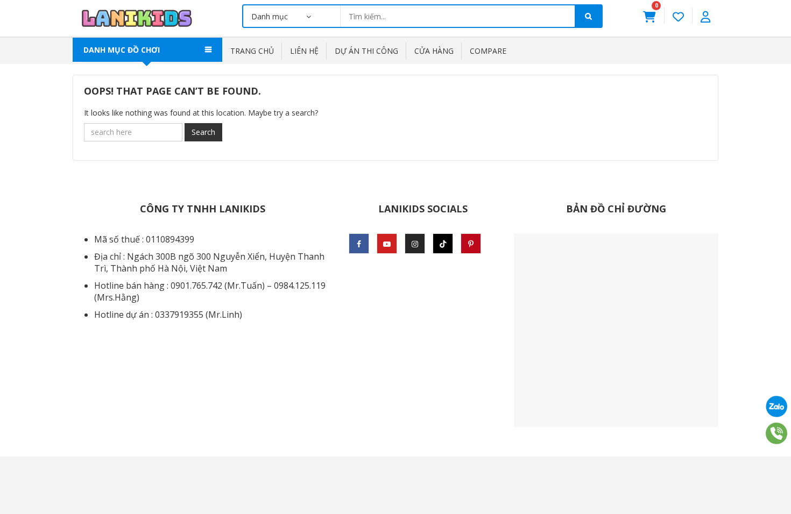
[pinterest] (471, 243)
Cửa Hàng (434, 51)
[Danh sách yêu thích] (678, 15)
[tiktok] (443, 243)
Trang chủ (252, 51)
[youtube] (387, 243)
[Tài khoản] (705, 15)
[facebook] (359, 243)
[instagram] (415, 243)
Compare (488, 51)
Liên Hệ (304, 51)
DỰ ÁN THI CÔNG (366, 51)
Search (203, 132)
